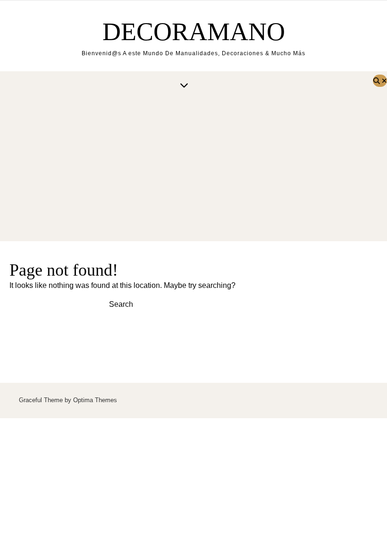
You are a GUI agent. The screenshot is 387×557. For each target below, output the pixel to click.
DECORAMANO (193, 31)
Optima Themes (95, 400)
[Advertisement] (193, 170)
